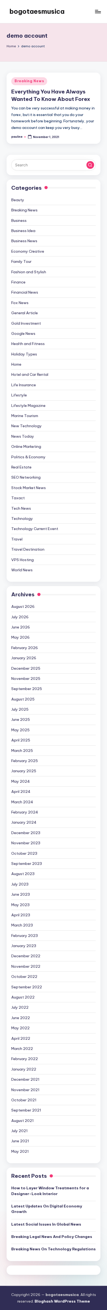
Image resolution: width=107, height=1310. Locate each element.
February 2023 (24, 935)
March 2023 (22, 925)
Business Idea (23, 230)
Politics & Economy (28, 456)
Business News (24, 240)
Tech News (21, 508)
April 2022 (20, 1038)
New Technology (26, 425)
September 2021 (26, 1110)
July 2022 (20, 1007)
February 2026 (24, 647)
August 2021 (22, 1120)
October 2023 (24, 853)
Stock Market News (28, 487)
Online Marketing (26, 446)
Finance (18, 282)
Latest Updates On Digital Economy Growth (46, 1209)
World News (22, 569)
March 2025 (22, 750)
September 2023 (26, 863)
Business (19, 220)
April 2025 (20, 740)
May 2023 (20, 904)
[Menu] (97, 11)
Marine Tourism (24, 415)
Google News (23, 333)
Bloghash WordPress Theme (62, 1301)
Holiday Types (24, 354)
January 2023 (23, 945)
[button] (90, 165)
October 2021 (23, 1099)
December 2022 (25, 955)
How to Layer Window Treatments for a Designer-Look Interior (50, 1190)
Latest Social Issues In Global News (46, 1224)
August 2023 (23, 873)
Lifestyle (19, 395)
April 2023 (20, 914)
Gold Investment (26, 323)
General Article (24, 312)
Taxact (18, 497)
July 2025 (20, 709)
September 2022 (26, 986)
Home (16, 364)
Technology (22, 518)
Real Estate (21, 467)
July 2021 (19, 1130)
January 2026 (23, 657)
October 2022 (24, 976)
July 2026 (20, 616)
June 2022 (20, 1017)
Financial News (24, 292)
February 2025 (24, 760)
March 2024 (22, 801)
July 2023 (20, 884)
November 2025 (25, 678)
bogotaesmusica (36, 11)
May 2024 (20, 781)
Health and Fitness (28, 343)
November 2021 (25, 1089)
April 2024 (20, 791)
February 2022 (24, 1058)
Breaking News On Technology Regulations (53, 1248)
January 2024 (23, 822)
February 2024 (24, 812)
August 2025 (23, 699)
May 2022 (20, 1027)
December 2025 (25, 668)
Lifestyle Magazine (28, 405)
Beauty (17, 199)
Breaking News (29, 81)
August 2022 (23, 997)
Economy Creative (27, 251)
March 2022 (22, 1048)
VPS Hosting (22, 559)
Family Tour (21, 261)
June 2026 (20, 627)
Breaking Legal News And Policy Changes (51, 1236)
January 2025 (23, 770)
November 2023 (25, 842)
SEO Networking (26, 477)
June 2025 (20, 719)
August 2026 (23, 606)
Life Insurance (23, 384)
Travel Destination (27, 549)
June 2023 (20, 894)
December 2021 (25, 1079)
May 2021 (20, 1151)
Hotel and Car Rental (29, 374)
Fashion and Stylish (28, 271)
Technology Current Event (34, 528)
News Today (22, 436)
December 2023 (25, 832)
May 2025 (20, 729)
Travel (16, 539)
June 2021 (20, 1140)
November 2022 (25, 966)
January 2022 (23, 1069)
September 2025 (26, 688)
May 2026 (20, 637)
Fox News (20, 302)
